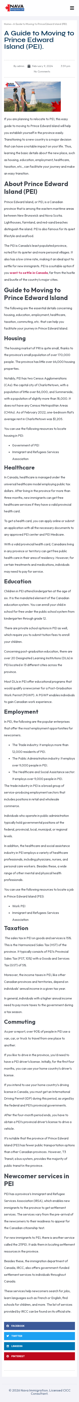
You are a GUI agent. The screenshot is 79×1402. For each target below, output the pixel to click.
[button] (72, 8)
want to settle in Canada (29, 273)
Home (7, 23)
